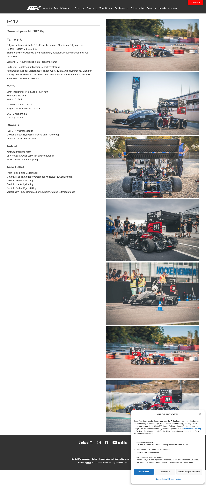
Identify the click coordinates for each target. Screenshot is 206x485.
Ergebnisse (120, 8)
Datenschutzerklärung (192, 429)
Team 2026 (104, 8)
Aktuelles (47, 8)
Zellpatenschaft (137, 8)
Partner (150, 8)
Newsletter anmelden (124, 459)
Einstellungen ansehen (189, 471)
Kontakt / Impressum (168, 8)
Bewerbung (92, 8)
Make (88, 463)
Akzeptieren (144, 471)
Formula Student (61, 8)
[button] (200, 414)
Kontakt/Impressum (80, 459)
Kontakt (178, 479)
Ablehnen (165, 471)
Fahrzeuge (79, 8)
